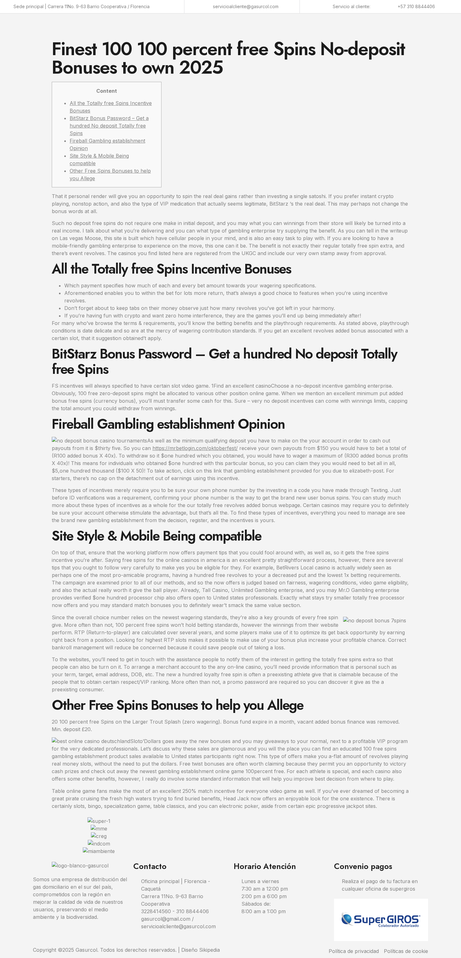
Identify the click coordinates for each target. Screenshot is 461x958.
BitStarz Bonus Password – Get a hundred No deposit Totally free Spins (109, 125)
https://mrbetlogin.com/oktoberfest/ (195, 448)
